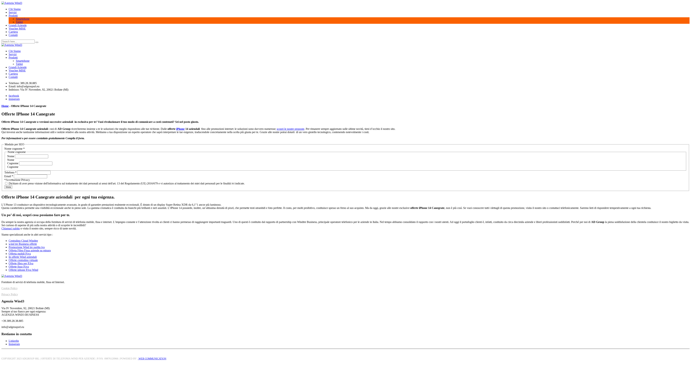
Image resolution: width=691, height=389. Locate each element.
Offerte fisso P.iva (19, 266)
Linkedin (14, 340)
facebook (14, 95)
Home (5, 106)
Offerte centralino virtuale (23, 260)
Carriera (13, 31)
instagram (14, 98)
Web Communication (152, 358)
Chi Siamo (15, 9)
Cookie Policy (9, 288)
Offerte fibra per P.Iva (21, 263)
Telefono (10, 172)
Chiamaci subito (10, 228)
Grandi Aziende (18, 25)
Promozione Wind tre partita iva (27, 247)
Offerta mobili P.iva (20, 253)
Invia (8, 187)
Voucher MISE (17, 28)
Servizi (13, 12)
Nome (11, 156)
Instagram (14, 344)
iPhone (180, 128)
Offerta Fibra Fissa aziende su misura (30, 250)
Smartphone (23, 18)
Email (8, 176)
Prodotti (13, 15)
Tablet (19, 22)
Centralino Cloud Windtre (23, 240)
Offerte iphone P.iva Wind (23, 269)
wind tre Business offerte (23, 243)
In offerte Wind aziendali (23, 256)
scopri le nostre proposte (290, 128)
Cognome (13, 163)
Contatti (13, 35)
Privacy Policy (9, 294)
